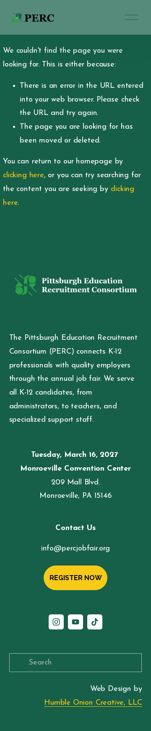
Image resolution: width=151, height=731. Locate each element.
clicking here (23, 175)
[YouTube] (75, 621)
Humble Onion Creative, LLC (93, 703)
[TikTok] (94, 621)
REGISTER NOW (75, 578)
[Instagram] (56, 621)
